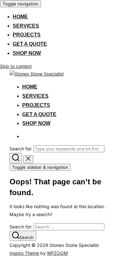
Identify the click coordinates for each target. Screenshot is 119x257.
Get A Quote (30, 44)
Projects (27, 34)
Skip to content (16, 66)
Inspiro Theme (24, 253)
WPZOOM (57, 253)
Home (20, 16)
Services (26, 26)
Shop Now (27, 53)
